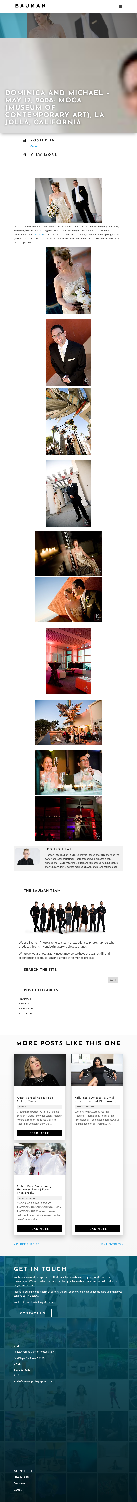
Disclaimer (20, 1483)
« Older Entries (26, 1244)
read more (39, 1133)
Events (24, 1004)
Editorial (26, 1014)
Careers (18, 1489)
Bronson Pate (59, 849)
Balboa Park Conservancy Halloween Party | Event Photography (34, 1189)
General (34, 146)
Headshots (27, 1009)
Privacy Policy (21, 1476)
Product (25, 999)
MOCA (39, 234)
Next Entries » (111, 1244)
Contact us (32, 1313)
